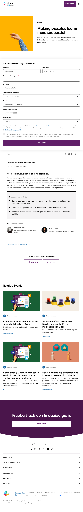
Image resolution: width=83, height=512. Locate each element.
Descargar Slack (20, 493)
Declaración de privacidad (13, 130)
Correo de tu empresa (11, 76)
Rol (4, 101)
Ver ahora (41, 143)
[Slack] (8, 4)
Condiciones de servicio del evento (43, 126)
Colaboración (12, 244)
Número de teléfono (10, 109)
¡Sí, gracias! (33, 262)
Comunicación (24, 244)
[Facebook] (69, 154)
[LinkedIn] (72, 154)
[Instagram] (35, 449)
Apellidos (46, 67)
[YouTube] (48, 449)
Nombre (6, 67)
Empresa (6, 84)
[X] (44, 449)
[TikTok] (52, 449)
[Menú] (78, 4)
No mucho (51, 262)
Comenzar (69, 3)
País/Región (8, 117)
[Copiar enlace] (75, 154)
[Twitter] (66, 154)
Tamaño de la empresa (11, 92)
